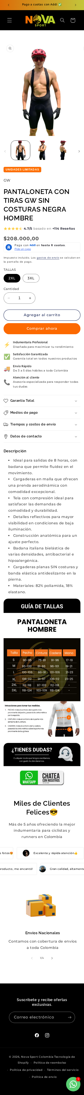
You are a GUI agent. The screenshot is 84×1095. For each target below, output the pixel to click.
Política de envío (44, 1077)
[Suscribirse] (70, 1017)
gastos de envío (48, 257)
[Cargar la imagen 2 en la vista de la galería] (42, 150)
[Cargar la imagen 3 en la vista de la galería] (63, 150)
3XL (31, 278)
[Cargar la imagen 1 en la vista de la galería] (20, 150)
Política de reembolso (50, 1062)
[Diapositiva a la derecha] (79, 151)
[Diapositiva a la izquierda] (5, 151)
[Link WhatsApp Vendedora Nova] (42, 764)
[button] (9, 20)
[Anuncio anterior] (8, 5)
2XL (12, 278)
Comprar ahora (42, 328)
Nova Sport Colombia (37, 1056)
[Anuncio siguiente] (75, 5)
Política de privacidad (26, 1070)
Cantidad (11, 289)
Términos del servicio (63, 1070)
